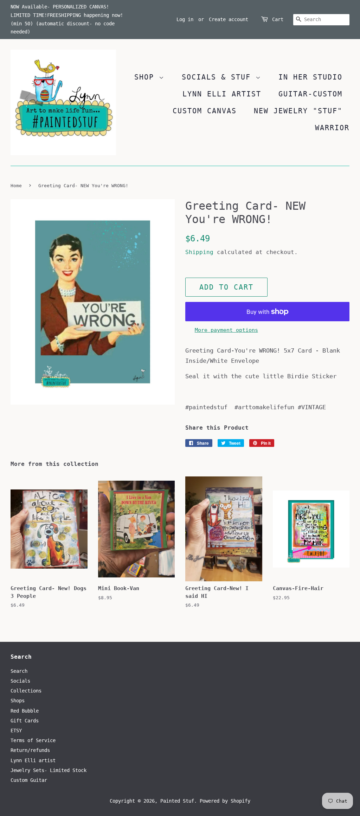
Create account (228, 19)
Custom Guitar (29, 780)
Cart (277, 19)
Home (16, 185)
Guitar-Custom (310, 94)
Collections (26, 691)
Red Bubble (25, 711)
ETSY (16, 730)
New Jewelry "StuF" (298, 111)
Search (19, 671)
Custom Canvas (205, 111)
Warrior (332, 128)
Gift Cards (25, 720)
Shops (18, 700)
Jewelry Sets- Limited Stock (48, 770)
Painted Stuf (177, 801)
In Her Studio (310, 77)
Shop (146, 77)
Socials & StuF (219, 77)
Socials (20, 681)
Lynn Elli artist (33, 760)
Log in (184, 19)
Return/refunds (30, 750)
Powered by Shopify (225, 801)
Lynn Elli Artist (221, 94)
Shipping (199, 252)
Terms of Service (33, 740)
